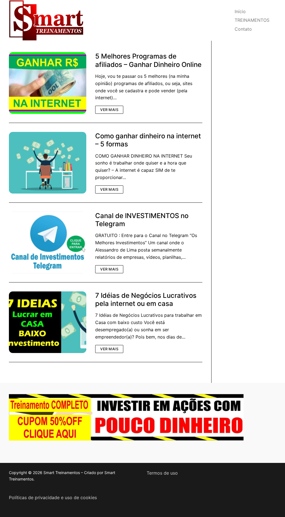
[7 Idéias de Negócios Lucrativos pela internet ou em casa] (47, 322)
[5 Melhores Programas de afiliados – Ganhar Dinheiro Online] (47, 83)
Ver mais (109, 109)
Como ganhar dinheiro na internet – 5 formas (148, 140)
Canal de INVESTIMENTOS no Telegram (141, 220)
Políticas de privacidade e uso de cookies (53, 497)
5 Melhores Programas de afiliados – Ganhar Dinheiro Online (148, 60)
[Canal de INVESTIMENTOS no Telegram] (47, 242)
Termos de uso (162, 473)
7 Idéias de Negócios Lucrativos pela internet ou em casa (145, 299)
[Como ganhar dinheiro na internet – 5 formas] (47, 163)
